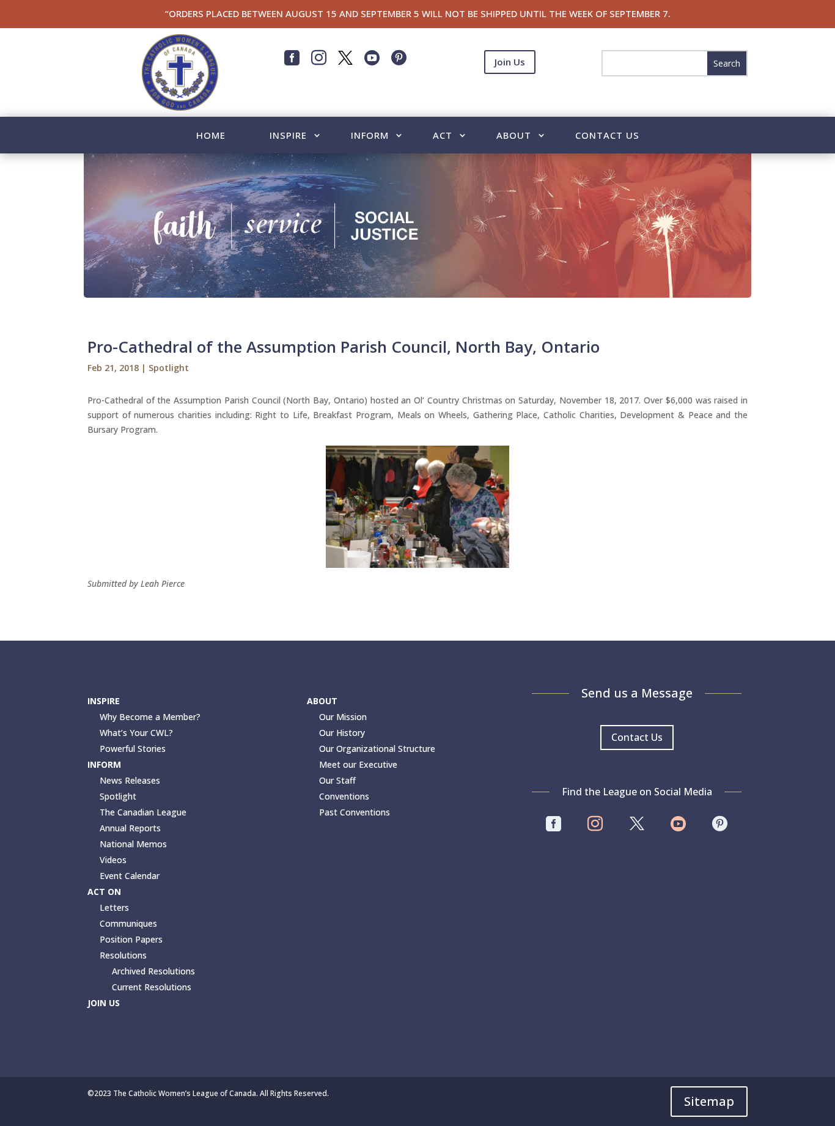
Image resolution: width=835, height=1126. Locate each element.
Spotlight (169, 367)
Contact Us (607, 136)
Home (211, 136)
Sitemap (709, 1101)
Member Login (509, 91)
